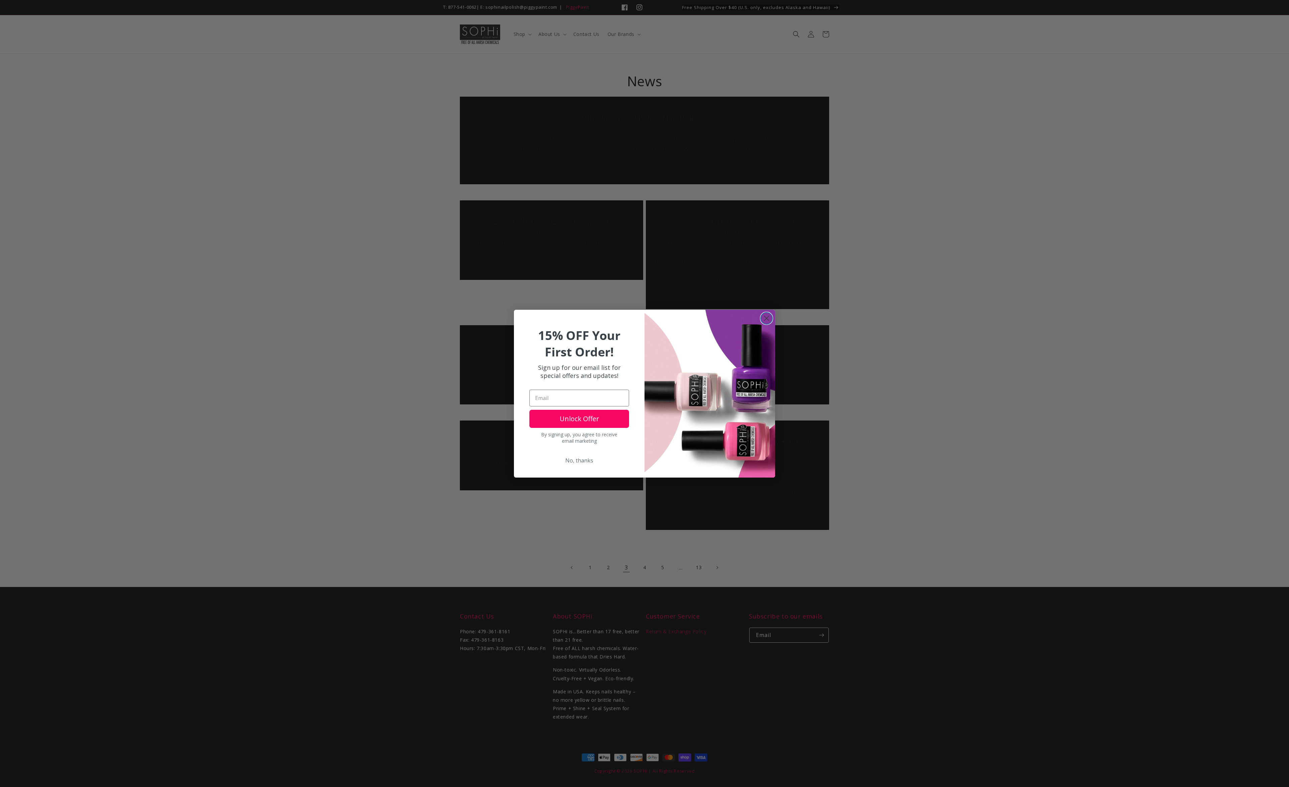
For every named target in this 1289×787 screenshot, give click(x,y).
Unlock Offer (579, 418)
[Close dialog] (766, 318)
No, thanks (579, 460)
